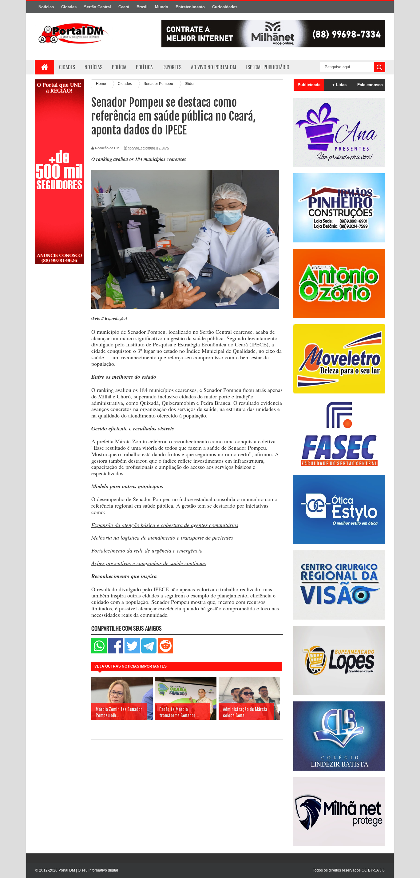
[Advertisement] (59, 367)
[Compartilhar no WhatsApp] (99, 652)
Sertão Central (97, 7)
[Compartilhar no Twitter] (132, 652)
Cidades (69, 7)
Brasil (142, 7)
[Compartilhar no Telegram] (149, 652)
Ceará (123, 7)
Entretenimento (190, 7)
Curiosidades (224, 7)
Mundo (161, 7)
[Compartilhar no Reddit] (165, 652)
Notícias (46, 7)
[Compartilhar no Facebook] (115, 652)
